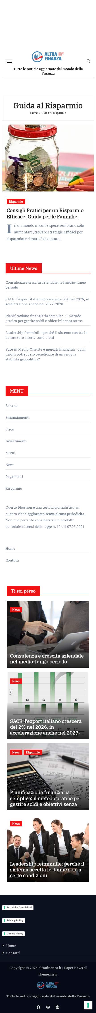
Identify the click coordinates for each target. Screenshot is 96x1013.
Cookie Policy (15, 933)
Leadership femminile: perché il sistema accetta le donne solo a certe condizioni (46, 335)
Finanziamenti (18, 417)
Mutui (10, 452)
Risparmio (16, 201)
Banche (11, 405)
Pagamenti (14, 476)
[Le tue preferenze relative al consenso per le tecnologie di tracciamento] (88, 1005)
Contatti (12, 560)
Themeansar (47, 974)
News (10, 464)
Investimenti (16, 441)
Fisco (10, 429)
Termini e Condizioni (19, 907)
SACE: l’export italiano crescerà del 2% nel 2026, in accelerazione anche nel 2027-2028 (47, 301)
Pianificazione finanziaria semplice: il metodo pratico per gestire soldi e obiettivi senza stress (44, 318)
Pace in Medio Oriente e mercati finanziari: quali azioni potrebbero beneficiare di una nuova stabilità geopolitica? (46, 354)
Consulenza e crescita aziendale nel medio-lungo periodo (47, 658)
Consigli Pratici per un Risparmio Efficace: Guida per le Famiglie (45, 213)
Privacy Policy (15, 920)
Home (10, 548)
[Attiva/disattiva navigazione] (9, 61)
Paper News (73, 967)
